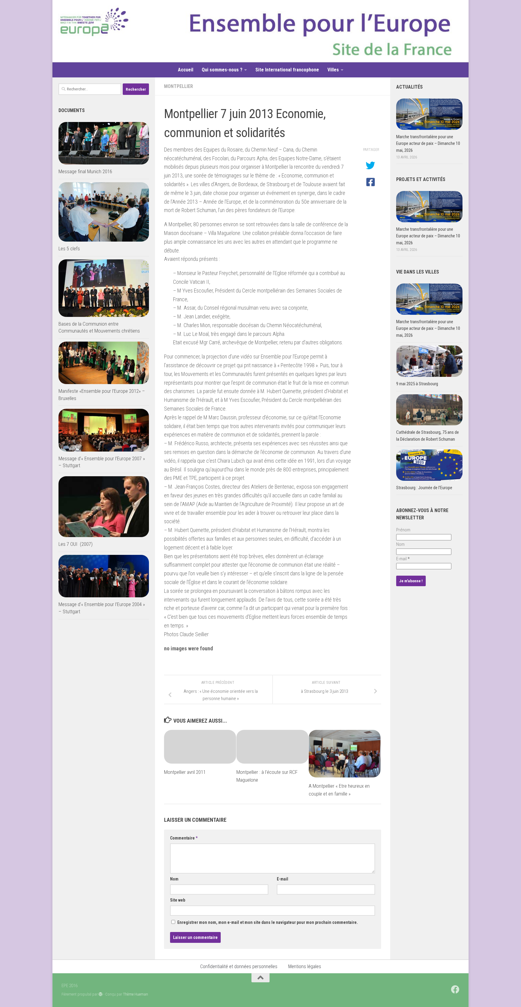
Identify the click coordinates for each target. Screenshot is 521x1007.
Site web (177, 900)
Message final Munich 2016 (85, 171)
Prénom (403, 530)
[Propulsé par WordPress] (101, 994)
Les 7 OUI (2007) (75, 544)
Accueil (185, 70)
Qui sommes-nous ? (222, 70)
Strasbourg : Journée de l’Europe (424, 487)
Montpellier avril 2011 (185, 772)
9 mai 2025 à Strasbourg (417, 383)
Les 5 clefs (69, 248)
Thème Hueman (135, 994)
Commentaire (183, 838)
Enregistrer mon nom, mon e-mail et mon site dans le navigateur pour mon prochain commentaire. (267, 922)
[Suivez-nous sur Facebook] (455, 989)
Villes (333, 70)
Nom (174, 879)
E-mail (282, 879)
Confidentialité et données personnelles (238, 966)
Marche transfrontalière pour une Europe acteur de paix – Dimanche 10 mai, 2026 (428, 143)
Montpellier (178, 86)
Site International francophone (287, 70)
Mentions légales (304, 966)
